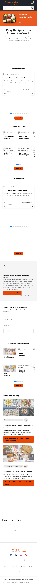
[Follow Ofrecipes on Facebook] (11, 555)
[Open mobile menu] (32, 2)
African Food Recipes (9, 137)
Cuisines (23, 566)
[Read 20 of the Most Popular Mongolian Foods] (18, 407)
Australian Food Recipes (24, 137)
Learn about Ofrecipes (12, 293)
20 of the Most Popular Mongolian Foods (18, 426)
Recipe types (14, 566)
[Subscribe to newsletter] (31, 331)
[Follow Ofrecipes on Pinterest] (26, 555)
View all (18, 118)
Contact (19, 571)
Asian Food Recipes (8, 154)
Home (6, 566)
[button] (11, 113)
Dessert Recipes (22, 371)
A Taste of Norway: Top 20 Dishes (17, 471)
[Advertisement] (18, 53)
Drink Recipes (22, 354)
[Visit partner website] (18, 531)
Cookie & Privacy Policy (26, 582)
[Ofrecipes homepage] (10, 3)
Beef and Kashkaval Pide (18, 78)
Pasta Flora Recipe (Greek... (18, 190)
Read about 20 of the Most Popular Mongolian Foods (17, 439)
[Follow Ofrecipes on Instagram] (21, 555)
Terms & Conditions (12, 582)
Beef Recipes (9, 357)
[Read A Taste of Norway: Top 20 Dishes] (18, 453)
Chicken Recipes (7, 374)
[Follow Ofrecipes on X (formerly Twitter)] (16, 555)
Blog (25, 420)
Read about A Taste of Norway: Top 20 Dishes (18, 483)
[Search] (32, 8)
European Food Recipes (24, 154)
